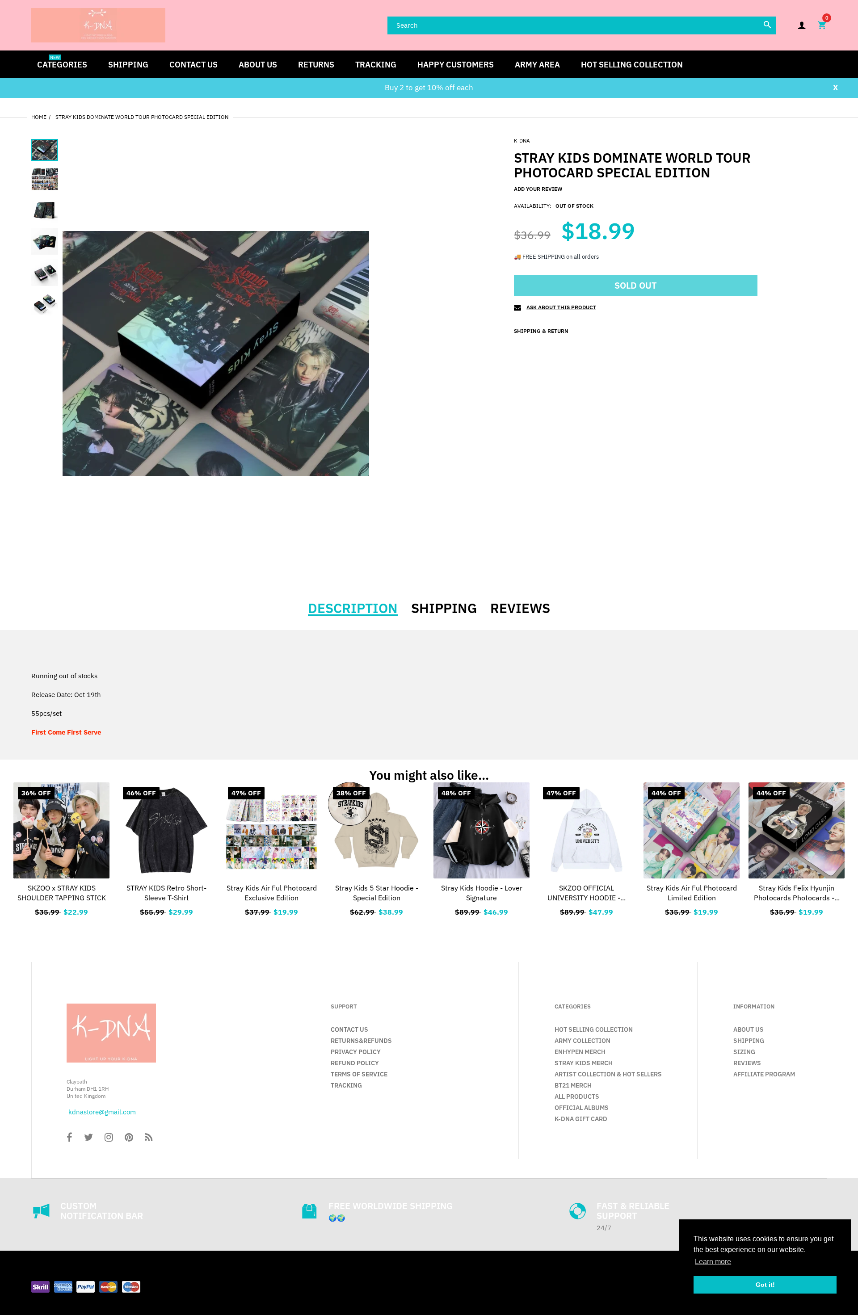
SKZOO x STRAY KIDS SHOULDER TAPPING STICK (61, 892)
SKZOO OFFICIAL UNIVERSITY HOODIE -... (586, 892)
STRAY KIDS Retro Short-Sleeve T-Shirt (166, 892)
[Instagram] (109, 1138)
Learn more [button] (713, 1261)
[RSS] (148, 1138)
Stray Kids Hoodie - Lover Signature (481, 892)
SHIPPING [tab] (444, 608)
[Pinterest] (129, 1138)
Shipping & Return (541, 331)
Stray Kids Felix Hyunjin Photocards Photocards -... (797, 892)
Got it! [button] (765, 1284)
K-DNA (522, 140)
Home (38, 116)
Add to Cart (271, 910)
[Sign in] (802, 25)
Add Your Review (538, 188)
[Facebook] (69, 1138)
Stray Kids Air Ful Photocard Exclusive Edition (272, 892)
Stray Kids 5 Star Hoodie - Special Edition (376, 892)
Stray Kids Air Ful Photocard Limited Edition (692, 892)
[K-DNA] (98, 24)
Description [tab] (353, 608)
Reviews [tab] (520, 608)
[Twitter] (88, 1138)
